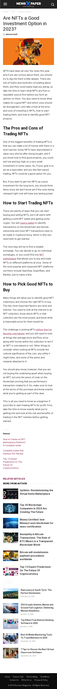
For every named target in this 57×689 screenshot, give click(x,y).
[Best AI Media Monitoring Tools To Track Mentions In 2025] (10, 638)
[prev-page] (5, 582)
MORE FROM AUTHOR (15, 483)
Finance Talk (18, 676)
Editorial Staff (11, 34)
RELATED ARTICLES (14, 478)
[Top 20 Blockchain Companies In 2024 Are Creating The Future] (10, 508)
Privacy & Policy (41, 680)
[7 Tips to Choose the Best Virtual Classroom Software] (10, 653)
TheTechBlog (31, 676)
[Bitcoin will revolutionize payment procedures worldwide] (10, 555)
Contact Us (14, 680)
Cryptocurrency (24, 11)
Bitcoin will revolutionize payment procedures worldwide (34, 556)
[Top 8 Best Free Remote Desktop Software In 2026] (10, 624)
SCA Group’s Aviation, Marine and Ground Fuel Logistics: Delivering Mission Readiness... (37, 607)
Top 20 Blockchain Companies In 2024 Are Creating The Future (33, 508)
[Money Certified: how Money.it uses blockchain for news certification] (10, 523)
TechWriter (45, 676)
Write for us (26, 680)
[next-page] (10, 582)
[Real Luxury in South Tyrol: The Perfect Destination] (10, 593)
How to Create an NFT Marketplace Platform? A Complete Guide (14, 442)
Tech (13, 11)
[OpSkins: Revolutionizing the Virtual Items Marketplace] (10, 494)
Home (5, 11)
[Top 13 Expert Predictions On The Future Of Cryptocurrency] (10, 570)
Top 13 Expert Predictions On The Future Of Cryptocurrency (35, 570)
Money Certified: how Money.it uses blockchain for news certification (36, 523)
